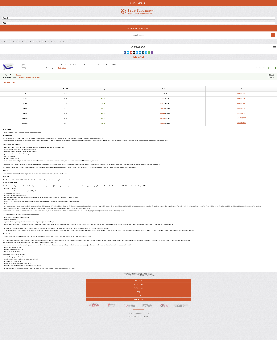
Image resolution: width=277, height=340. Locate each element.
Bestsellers (138, 284)
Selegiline (62, 68)
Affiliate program (138, 309)
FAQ (138, 292)
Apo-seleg (22, 77)
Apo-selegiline (30, 77)
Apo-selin (38, 77)
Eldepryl (18, 75)
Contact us (138, 299)
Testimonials (138, 288)
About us (138, 280)
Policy (138, 295)
